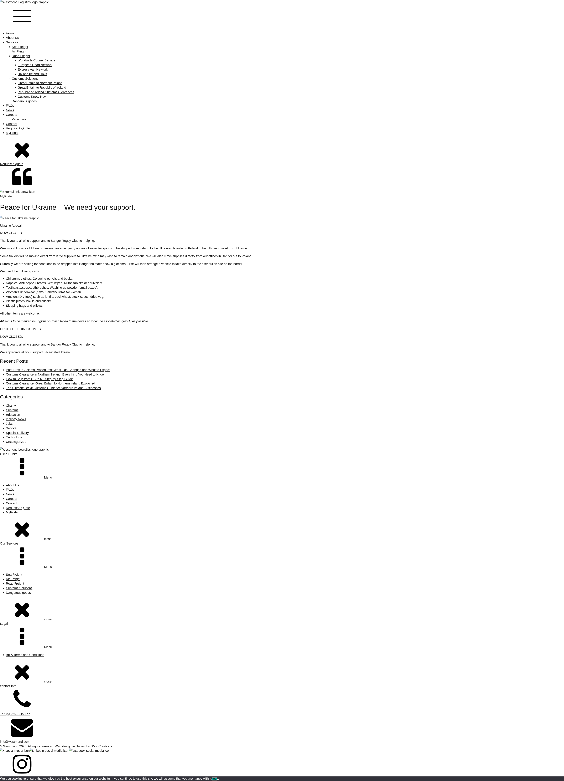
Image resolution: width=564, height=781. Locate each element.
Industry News (16, 419)
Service (11, 428)
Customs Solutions (25, 78)
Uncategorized (16, 442)
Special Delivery (17, 433)
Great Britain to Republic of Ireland (42, 87)
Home (10, 33)
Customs (12, 410)
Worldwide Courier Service (36, 60)
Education (13, 415)
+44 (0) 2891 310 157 (15, 714)
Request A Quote (18, 128)
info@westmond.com (15, 742)
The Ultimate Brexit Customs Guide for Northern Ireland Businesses (53, 388)
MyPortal (12, 133)
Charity (11, 405)
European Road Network (35, 65)
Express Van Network (33, 69)
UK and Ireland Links (32, 74)
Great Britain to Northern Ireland (40, 83)
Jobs (9, 423)
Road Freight (21, 56)
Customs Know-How (32, 96)
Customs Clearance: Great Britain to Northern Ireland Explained (50, 383)
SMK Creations (101, 746)
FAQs (10, 105)
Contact (11, 124)
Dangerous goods (24, 101)
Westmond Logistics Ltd (17, 248)
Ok (214, 779)
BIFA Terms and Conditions (25, 655)
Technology (14, 437)
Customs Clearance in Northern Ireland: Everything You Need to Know (55, 374)
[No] (218, 779)
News (10, 110)
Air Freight (19, 51)
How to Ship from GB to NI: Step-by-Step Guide (39, 379)
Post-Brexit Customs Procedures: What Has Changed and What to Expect (58, 370)
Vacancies (19, 119)
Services (12, 42)
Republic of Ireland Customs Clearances (46, 92)
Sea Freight (20, 47)
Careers (11, 115)
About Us (12, 38)
